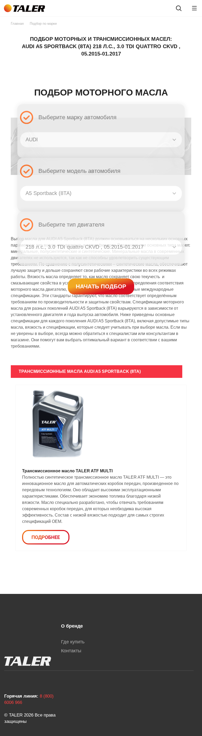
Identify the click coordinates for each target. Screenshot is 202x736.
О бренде (72, 626)
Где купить (72, 641)
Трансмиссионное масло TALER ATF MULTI (67, 471)
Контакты (71, 650)
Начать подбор (101, 286)
